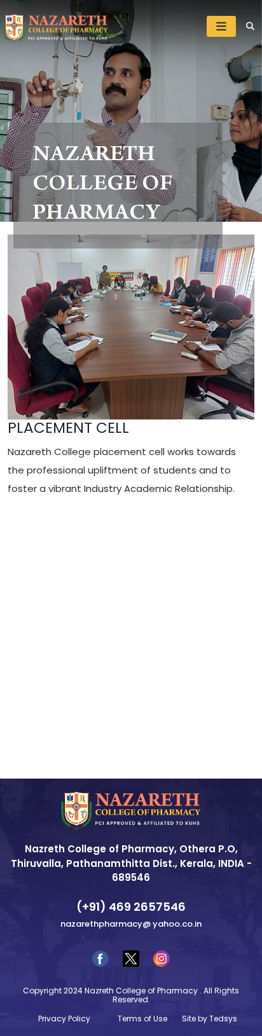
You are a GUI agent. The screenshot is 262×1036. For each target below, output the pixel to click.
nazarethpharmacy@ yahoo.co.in (131, 924)
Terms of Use (142, 1018)
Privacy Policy (64, 1018)
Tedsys (223, 1018)
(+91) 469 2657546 (131, 907)
